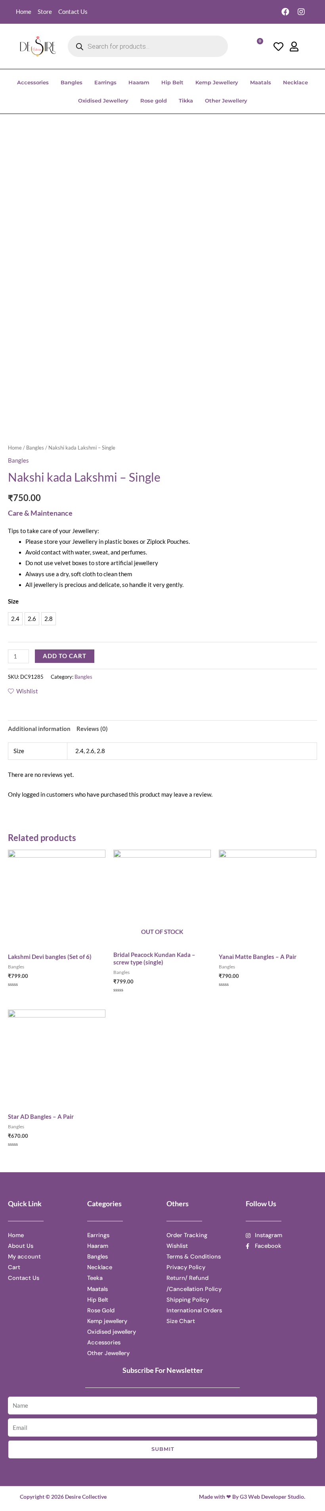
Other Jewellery (226, 100)
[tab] (39, 728)
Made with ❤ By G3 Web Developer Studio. (252, 1496)
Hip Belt (172, 82)
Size (13, 601)
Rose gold (153, 100)
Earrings (105, 82)
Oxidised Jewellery (103, 100)
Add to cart (64, 656)
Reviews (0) (92, 728)
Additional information (39, 728)
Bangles (71, 82)
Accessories (33, 82)
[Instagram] (301, 12)
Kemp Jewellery (216, 82)
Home (15, 447)
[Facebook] (285, 12)
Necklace (295, 82)
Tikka (186, 100)
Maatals (260, 82)
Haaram (138, 82)
